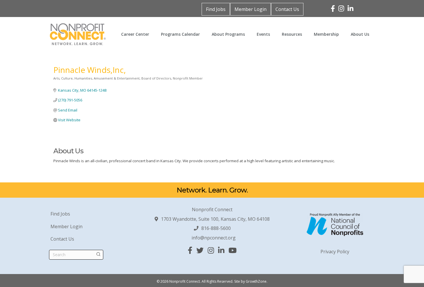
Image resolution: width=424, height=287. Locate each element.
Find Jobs (216, 9)
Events (263, 34)
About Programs (228, 34)
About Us (360, 34)
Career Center (135, 34)
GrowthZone (256, 281)
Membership (326, 34)
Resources (292, 34)
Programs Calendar (180, 34)
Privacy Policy (334, 251)
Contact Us (287, 9)
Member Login (250, 9)
